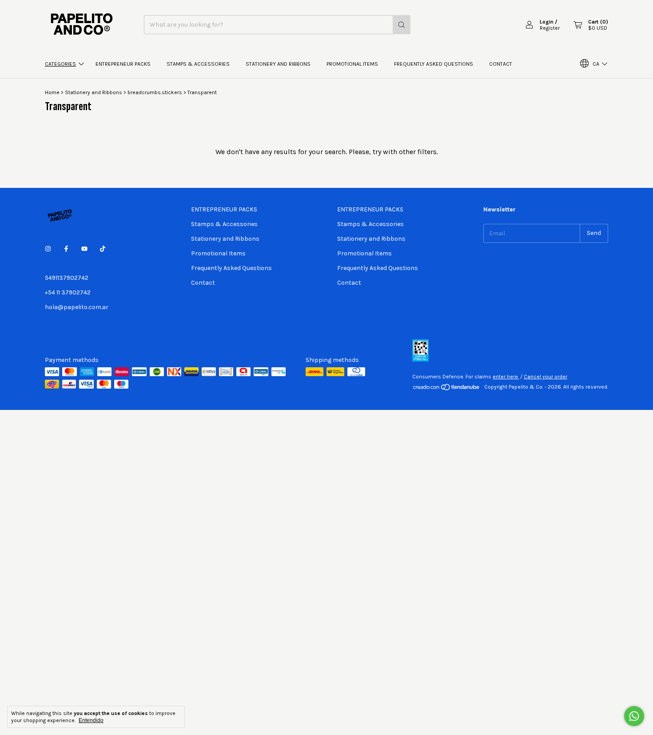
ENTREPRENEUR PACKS (123, 64)
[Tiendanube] (446, 389)
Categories (60, 64)
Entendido (91, 720)
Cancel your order (545, 376)
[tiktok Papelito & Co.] (103, 249)
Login (546, 22)
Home (52, 92)
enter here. (506, 376)
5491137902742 (66, 278)
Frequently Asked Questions (433, 64)
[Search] (401, 24)
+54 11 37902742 (68, 292)
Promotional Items (352, 64)
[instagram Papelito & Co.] (48, 249)
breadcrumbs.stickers (154, 92)
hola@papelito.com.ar (76, 307)
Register (550, 28)
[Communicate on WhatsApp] (634, 716)
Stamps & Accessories (198, 64)
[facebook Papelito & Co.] (66, 249)
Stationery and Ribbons (278, 64)
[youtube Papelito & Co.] (84, 249)
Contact (500, 64)
